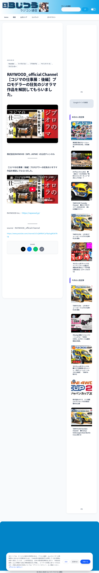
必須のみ (75, 562)
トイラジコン (22, 64)
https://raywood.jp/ (31, 213)
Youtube (11, 64)
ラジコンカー (13, 66)
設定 (66, 562)
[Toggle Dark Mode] (93, 9)
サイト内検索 (66, 6)
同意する (85, 562)
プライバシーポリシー (16, 567)
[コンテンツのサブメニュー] (43, 17)
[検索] (85, 9)
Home (6, 17)
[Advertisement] (32, 43)
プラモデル (33, 64)
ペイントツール (45, 64)
